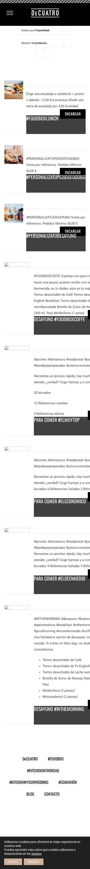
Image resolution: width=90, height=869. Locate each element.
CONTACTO (52, 794)
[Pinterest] (62, 813)
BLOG (30, 794)
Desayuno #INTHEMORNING (59, 708)
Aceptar (13, 861)
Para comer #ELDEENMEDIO (59, 578)
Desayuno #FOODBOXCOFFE (59, 318)
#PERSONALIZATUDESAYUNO (51, 235)
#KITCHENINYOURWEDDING (28, 782)
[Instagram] (50, 813)
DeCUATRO (30, 759)
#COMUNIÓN (68, 782)
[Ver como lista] (48, 54)
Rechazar (33, 861)
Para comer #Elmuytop (57, 419)
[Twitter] (39, 813)
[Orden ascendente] (67, 30)
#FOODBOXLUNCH (42, 118)
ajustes (36, 853)
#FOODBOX (56, 759)
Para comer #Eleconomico (60, 501)
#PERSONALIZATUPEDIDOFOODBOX (57, 176)
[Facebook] (28, 813)
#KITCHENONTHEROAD (43, 770)
